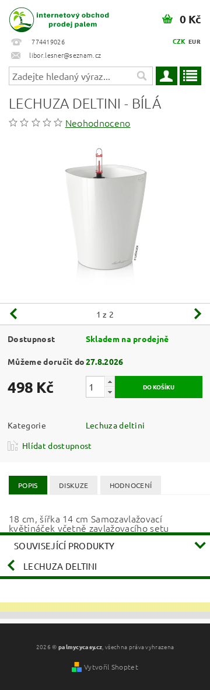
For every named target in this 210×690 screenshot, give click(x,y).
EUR (194, 41)
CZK (179, 41)
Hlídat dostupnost (57, 445)
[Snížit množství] (109, 392)
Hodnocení (131, 485)
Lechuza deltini (115, 425)
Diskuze (73, 485)
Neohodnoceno (98, 122)
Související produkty (64, 545)
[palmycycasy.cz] (52, 15)
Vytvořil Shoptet (111, 666)
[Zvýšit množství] (109, 381)
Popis (28, 485)
